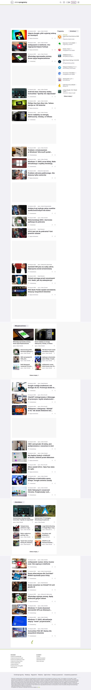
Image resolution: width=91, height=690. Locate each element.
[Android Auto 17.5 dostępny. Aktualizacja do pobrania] (45, 511)
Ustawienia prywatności (70, 675)
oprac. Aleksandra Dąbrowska (45, 264)
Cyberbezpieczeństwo (40, 659)
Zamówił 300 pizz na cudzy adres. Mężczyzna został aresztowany (41, 268)
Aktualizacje (73, 31)
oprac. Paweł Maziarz (43, 383)
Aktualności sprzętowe (40, 658)
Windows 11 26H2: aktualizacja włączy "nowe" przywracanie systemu (40, 621)
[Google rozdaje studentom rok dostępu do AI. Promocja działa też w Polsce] (19, 387)
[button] (78, 2)
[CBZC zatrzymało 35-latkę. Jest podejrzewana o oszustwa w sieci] (16, 359)
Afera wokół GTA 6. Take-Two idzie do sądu (41, 468)
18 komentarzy (33, 155)
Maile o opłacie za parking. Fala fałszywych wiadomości (25, 534)
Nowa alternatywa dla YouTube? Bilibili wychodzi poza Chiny (40, 574)
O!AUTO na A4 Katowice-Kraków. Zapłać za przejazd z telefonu (47, 541)
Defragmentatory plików (68, 63)
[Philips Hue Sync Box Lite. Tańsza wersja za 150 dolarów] (19, 105)
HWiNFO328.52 (67, 55)
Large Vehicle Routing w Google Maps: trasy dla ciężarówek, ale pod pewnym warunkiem (48, 527)
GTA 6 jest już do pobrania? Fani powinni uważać (40, 232)
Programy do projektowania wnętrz (18, 659)
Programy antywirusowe (68, 39)
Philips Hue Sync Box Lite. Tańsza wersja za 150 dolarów (41, 104)
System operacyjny (40, 661)
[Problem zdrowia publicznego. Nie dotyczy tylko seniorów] (19, 174)
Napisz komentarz (34, 38)
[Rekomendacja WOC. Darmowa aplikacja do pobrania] (19, 221)
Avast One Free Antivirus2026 (71, 36)
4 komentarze (33, 166)
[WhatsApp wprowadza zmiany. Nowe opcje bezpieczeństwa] (19, 58)
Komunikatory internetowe (69, 68)
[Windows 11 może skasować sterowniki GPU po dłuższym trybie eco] (19, 609)
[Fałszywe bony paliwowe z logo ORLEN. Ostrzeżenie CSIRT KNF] (16, 528)
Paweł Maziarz (41, 229)
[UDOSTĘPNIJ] (55, 38)
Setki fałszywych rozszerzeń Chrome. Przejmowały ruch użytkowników (26, 365)
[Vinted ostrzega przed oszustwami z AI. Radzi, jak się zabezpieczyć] (19, 280)
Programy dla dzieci (14, 664)
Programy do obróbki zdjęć (16, 656)
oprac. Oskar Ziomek (42, 31)
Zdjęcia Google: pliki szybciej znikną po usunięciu (42, 34)
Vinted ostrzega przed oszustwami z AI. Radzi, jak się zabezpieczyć (41, 279)
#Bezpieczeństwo (20, 326)
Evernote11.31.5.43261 (69, 43)
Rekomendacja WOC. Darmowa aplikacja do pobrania (40, 221)
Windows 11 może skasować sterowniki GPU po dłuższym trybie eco (39, 610)
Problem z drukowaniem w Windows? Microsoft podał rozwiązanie (39, 152)
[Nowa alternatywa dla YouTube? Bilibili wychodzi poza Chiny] (19, 575)
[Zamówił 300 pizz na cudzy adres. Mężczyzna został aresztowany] (19, 268)
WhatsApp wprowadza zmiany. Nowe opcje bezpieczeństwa (40, 57)
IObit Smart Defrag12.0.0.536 (71, 60)
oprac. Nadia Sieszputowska (44, 206)
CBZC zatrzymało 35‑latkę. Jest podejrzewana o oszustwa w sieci (41, 445)
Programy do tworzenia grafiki (17, 665)
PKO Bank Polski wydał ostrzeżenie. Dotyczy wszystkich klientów (42, 291)
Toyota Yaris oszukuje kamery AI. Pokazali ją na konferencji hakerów (26, 541)
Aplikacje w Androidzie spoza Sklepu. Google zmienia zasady (48, 358)
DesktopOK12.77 (67, 79)
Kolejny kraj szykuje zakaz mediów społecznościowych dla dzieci (41, 209)
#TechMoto (18, 502)
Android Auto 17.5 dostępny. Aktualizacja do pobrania (43, 519)
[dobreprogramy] (22, 2)
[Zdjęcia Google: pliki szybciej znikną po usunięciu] (19, 35)
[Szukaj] (60, 2)
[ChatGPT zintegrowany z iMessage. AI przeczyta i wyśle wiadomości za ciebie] (19, 399)
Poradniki (38, 656)
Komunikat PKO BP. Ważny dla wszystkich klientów (39, 632)
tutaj (39, 687)
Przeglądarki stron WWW (69, 50)
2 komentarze (33, 271)
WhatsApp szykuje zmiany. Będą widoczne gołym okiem (40, 597)
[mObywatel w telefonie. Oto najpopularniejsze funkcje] (19, 46)
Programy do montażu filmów (16, 661)
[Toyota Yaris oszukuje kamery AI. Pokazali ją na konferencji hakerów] (16, 543)
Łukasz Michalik (46, 537)
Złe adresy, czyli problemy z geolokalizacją (46, 534)
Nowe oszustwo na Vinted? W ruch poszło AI (41, 586)
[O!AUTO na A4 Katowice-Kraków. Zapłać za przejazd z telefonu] (38, 543)
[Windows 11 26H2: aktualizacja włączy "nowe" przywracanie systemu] (19, 621)
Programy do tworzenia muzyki (17, 658)
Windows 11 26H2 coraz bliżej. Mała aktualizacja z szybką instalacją (42, 162)
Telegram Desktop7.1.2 (69, 67)
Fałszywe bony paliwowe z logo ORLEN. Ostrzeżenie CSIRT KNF (26, 527)
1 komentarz (32, 61)
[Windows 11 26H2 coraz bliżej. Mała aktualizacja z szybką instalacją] (19, 163)
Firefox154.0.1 (67, 49)
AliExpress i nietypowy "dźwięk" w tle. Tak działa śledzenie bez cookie (40, 410)
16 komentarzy (33, 567)
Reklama (40, 675)
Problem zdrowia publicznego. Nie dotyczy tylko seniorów (41, 174)
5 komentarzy (33, 613)
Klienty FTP (65, 86)
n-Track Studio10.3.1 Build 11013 (70, 90)
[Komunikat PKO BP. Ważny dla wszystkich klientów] (19, 632)
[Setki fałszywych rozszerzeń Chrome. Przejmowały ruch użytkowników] (16, 367)
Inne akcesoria (66, 80)
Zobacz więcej (33, 375)
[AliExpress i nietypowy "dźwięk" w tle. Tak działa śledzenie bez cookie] (19, 410)
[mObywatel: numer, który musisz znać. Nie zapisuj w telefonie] (38, 367)
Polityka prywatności (57, 675)
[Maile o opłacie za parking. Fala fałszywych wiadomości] (16, 536)
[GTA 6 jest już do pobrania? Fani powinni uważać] (19, 233)
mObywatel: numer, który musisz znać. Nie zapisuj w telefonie (48, 365)
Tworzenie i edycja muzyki (69, 93)
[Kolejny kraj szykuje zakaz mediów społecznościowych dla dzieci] (19, 210)
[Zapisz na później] (52, 38)
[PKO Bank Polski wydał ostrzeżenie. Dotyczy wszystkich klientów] (19, 291)
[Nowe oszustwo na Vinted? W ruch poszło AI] (19, 586)
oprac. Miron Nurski (42, 395)
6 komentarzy (33, 449)
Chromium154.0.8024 (69, 73)
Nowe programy (14, 667)
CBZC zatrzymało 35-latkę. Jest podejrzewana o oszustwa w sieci (26, 358)
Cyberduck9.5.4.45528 (69, 85)
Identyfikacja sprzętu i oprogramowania (68, 56)
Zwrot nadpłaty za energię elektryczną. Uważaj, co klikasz (40, 116)
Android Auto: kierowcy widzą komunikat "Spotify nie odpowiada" (42, 93)
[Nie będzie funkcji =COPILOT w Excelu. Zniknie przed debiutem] (19, 457)
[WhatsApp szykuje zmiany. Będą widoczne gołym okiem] (19, 598)
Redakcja (27, 675)
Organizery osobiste (67, 44)
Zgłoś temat (47, 675)
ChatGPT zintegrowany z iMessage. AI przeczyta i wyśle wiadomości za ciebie (41, 399)
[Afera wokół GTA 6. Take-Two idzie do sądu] (19, 468)
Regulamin (34, 675)
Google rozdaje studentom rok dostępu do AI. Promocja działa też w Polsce (41, 387)
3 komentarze (33, 96)
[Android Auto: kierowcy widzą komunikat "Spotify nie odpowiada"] (19, 93)
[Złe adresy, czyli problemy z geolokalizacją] (38, 536)
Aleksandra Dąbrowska (43, 171)
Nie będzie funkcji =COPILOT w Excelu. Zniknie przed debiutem (41, 456)
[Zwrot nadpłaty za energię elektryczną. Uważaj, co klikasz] (19, 116)
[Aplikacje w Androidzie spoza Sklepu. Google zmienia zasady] (38, 359)
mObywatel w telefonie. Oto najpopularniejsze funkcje (39, 46)
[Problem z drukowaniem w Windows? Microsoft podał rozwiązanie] (19, 151)
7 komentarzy (33, 283)
